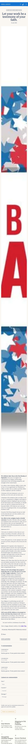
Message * (4, 694)
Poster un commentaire (8, 711)
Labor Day (9, 10)
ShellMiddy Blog (17, 10)
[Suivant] (23, 1)
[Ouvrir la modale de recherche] (20, 4)
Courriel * (3, 687)
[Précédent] (4, 1)
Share (4, 634)
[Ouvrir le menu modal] (26, 4)
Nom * (3, 681)
